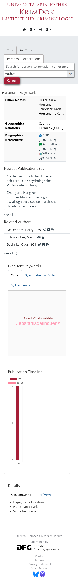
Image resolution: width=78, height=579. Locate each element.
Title (10, 50)
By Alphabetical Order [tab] (40, 275)
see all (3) (10, 253)
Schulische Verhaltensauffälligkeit (38, 318)
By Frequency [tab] (20, 285)
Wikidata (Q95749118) (48, 155)
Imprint (40, 560)
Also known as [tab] (21, 495)
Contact (40, 556)
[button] (32, 29)
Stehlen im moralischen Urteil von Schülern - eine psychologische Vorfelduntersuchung (31, 180)
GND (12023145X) (47, 137)
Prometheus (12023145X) (49, 146)
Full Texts (26, 50)
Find (13, 80)
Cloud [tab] (15, 275)
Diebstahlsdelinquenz (37, 323)
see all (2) (10, 215)
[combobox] (39, 66)
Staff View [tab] (44, 495)
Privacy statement (40, 564)
